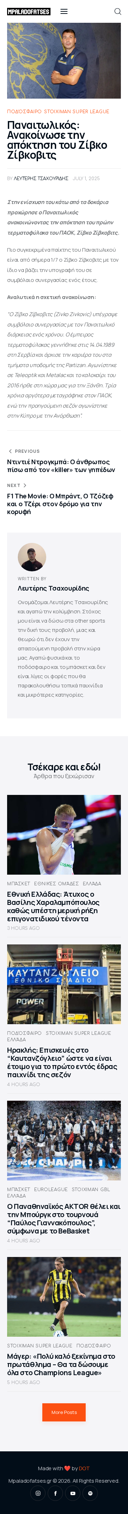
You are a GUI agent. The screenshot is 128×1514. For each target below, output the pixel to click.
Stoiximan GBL (91, 1189)
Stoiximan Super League (77, 111)
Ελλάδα (92, 883)
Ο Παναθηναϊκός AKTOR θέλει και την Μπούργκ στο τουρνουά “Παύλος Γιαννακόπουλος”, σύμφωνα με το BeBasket (64, 1218)
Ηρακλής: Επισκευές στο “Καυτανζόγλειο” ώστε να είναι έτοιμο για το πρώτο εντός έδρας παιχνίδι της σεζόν (62, 1062)
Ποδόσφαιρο (24, 111)
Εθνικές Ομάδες (56, 883)
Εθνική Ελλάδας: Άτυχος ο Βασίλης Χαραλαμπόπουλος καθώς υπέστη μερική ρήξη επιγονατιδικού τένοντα (53, 906)
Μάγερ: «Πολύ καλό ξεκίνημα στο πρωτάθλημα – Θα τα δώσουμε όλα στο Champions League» (61, 1364)
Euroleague (51, 1189)
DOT (84, 1468)
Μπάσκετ (18, 883)
